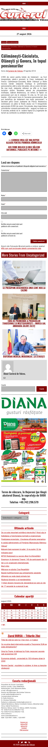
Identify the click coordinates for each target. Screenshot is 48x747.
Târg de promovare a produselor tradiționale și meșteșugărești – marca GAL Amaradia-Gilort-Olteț (24, 323)
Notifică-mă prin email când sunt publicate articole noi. (11, 234)
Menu (24, 3)
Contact (24, 728)
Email (3, 204)
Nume (3, 195)
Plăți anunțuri (24, 730)
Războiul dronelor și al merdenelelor (16, 580)
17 (4, 615)
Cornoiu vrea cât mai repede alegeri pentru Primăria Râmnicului (24, 141)
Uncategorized (13, 42)
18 (11, 615)
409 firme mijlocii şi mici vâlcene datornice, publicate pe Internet (23, 148)
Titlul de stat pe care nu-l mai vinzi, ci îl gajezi (19, 640)
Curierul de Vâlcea (27, 745)
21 (32, 615)
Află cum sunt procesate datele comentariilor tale (21, 248)
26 (19, 618)
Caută (3, 385)
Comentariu (5, 170)
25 (11, 618)
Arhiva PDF (24, 724)
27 (26, 618)
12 (19, 613)
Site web (4, 213)
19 (19, 615)
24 (4, 618)
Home (4, 42)
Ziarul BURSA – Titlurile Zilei (24, 636)
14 (32, 613)
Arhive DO (24, 726)
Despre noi (24, 722)
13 (26, 613)
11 (11, 613)
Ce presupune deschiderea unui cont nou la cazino (24, 289)
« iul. (3, 625)
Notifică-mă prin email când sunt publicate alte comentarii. (11, 225)
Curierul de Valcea (15, 71)
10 (4, 613)
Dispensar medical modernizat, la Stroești (24, 356)
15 (38, 613)
